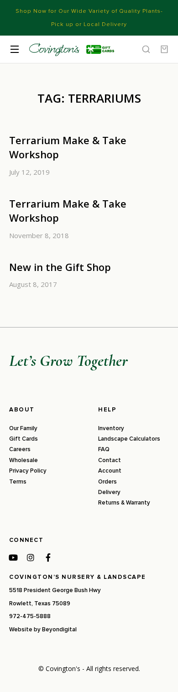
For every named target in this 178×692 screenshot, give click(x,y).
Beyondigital (59, 629)
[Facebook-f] (48, 557)
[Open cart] (164, 49)
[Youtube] (13, 557)
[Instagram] (30, 557)
